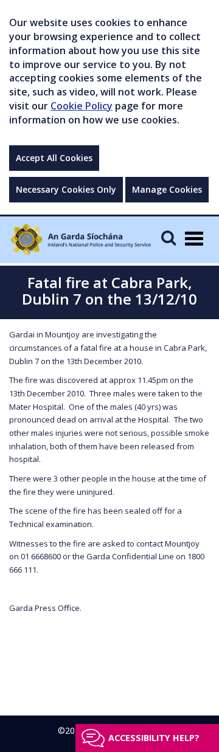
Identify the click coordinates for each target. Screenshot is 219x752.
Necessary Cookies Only (66, 189)
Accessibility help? (154, 737)
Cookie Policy (81, 105)
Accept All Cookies (54, 158)
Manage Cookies (167, 189)
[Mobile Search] (168, 237)
